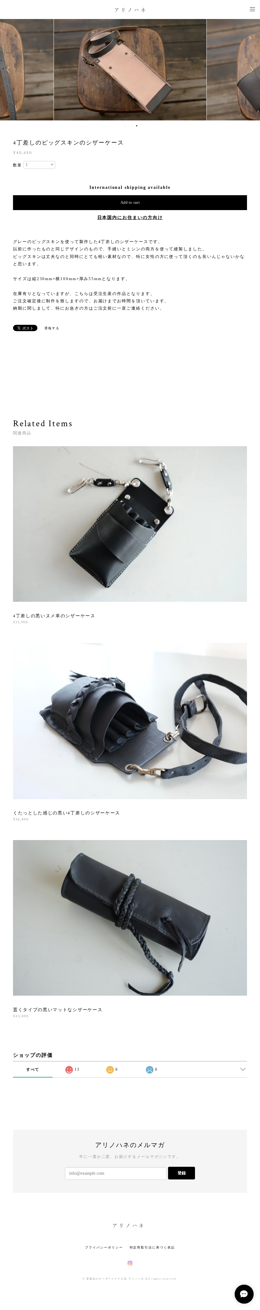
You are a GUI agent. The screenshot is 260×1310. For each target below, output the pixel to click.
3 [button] (132, 125)
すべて (33, 1069)
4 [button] (136, 125)
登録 (182, 1173)
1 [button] (124, 125)
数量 (17, 165)
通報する (52, 328)
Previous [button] (9, 70)
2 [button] (128, 125)
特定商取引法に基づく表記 (152, 1247)
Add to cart (130, 202)
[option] (130, 69)
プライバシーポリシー (104, 1247)
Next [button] (250, 70)
